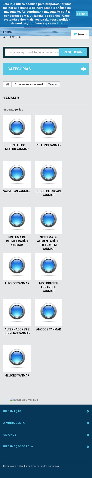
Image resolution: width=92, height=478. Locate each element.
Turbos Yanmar (16, 283)
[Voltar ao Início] (7, 84)
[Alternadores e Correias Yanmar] (17, 312)
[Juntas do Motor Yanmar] (17, 128)
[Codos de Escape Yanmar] (48, 174)
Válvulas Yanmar (17, 191)
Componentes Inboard (29, 84)
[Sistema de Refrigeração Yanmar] (17, 220)
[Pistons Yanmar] (48, 128)
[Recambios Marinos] (24, 399)
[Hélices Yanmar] (17, 358)
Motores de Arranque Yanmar (48, 287)
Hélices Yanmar (17, 375)
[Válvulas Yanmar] (17, 174)
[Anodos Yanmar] (48, 312)
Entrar (8, 32)
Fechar (82, 13)
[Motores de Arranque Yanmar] (48, 266)
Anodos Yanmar (48, 329)
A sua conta (12, 37)
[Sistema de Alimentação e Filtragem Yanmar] (48, 220)
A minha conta (14, 422)
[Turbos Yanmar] (17, 266)
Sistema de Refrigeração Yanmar (17, 241)
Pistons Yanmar (48, 145)
